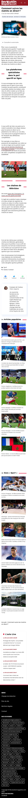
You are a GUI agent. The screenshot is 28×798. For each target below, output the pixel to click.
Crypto (15, 737)
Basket (6, 270)
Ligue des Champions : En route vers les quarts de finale (12, 194)
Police (11, 765)
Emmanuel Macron (15, 742)
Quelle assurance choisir (9, 771)
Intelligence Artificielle (15, 757)
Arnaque (5, 726)
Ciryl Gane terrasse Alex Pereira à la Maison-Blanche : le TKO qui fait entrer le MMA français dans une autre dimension (12, 587)
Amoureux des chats (17, 723)
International (6, 759)
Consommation (7, 737)
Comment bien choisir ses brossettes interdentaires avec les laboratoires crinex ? (13, 678)
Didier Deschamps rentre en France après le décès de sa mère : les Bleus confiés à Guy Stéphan (13, 541)
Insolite (4, 757)
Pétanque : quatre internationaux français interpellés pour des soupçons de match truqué (13, 518)
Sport (5, 267)
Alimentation (6, 723)
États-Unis (5, 785)
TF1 (23, 779)
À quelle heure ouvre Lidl (17, 782)
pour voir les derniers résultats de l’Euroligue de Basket (12, 148)
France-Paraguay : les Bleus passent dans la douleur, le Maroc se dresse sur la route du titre (13, 495)
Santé (11, 779)
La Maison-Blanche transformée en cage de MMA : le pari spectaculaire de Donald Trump (12, 610)
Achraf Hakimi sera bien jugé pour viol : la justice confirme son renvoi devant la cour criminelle (13, 564)
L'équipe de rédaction (8, 696)
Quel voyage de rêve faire (9, 774)
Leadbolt (4, 795)
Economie (5, 742)
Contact (4, 711)
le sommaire (11, 42)
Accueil (3, 622)
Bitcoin (12, 726)
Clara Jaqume (14, 289)
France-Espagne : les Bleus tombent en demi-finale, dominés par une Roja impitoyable (12, 409)
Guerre (17, 754)
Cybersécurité (6, 740)
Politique (18, 765)
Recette (17, 777)
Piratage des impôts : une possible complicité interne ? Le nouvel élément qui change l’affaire (13, 643)
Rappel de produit (7, 777)
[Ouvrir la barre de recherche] (21, 3)
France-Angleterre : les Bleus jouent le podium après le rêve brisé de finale (11, 387)
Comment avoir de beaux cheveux (11, 731)
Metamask (5, 762)
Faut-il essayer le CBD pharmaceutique (13, 748)
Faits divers (6, 745)
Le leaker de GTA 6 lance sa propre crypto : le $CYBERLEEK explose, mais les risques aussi (13, 666)
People (4, 765)
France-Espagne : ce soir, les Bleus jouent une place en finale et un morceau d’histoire (12, 432)
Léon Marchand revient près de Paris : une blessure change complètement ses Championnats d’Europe (12, 341)
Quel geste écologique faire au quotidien (13, 768)
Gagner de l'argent (7, 754)
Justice (19, 759)
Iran (13, 759)
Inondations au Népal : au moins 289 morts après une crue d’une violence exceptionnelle (13, 654)
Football (10, 270)
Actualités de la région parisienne (11, 720)
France (22, 751)
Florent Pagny (6, 751)
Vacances (5, 782)
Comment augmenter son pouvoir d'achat (13, 728)
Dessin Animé (16, 740)
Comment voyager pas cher (10, 734)
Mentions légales (6, 706)
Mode (12, 762)
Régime (5, 779)
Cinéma (19, 726)
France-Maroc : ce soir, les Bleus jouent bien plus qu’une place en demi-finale (13, 454)
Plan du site (5, 701)
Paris (18, 762)
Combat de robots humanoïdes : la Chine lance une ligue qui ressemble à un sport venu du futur (13, 364)
